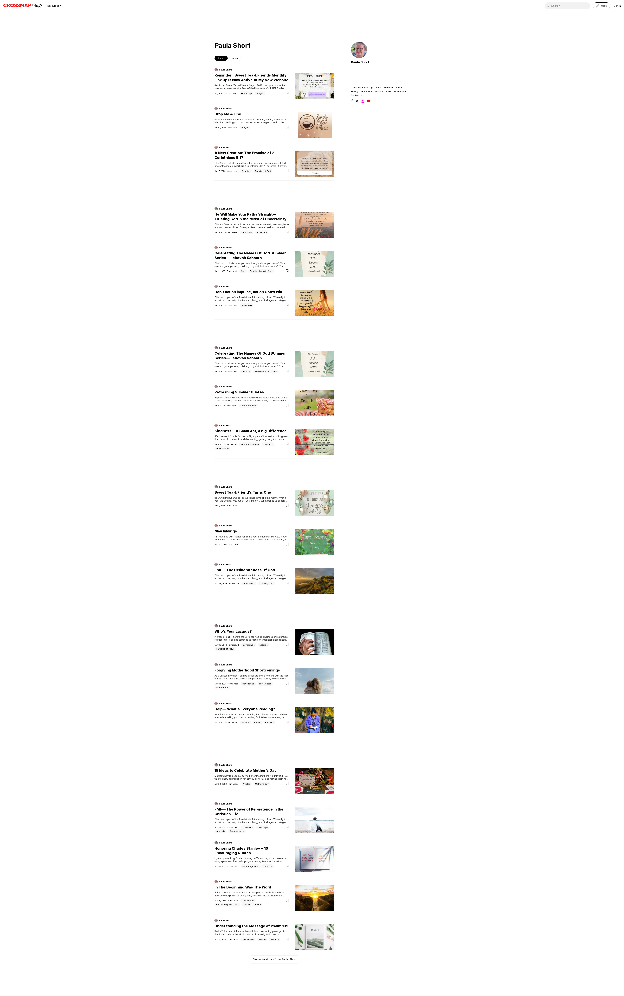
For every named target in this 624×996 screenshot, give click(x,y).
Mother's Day (262, 784)
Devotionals (249, 583)
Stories (221, 58)
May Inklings (225, 531)
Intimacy (245, 371)
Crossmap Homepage (362, 87)
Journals (220, 831)
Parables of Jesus (225, 648)
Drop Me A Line (227, 114)
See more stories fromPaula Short (274, 959)
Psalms (262, 939)
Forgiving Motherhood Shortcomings (247, 670)
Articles (245, 722)
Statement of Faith (393, 87)
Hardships (263, 827)
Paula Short (225, 69)
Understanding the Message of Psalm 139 (251, 926)
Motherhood (222, 687)
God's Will (247, 232)
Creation (245, 171)
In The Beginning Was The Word (242, 887)
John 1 (217, 892)
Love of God (222, 448)
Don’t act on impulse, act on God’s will (248, 292)
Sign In (617, 5)
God (243, 271)
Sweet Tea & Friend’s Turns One (242, 492)
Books (257, 722)
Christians (247, 827)
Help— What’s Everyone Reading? (244, 709)
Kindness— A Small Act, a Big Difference (250, 431)
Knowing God (266, 583)
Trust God (262, 232)
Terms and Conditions (372, 91)
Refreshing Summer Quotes (239, 392)
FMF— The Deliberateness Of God (244, 570)
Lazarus (264, 645)
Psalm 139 (219, 931)
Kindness (268, 444)
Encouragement (248, 405)
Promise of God (263, 171)
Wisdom (275, 939)
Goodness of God (250, 444)
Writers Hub (400, 91)
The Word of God (252, 904)
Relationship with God (261, 271)
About (235, 58)
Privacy (354, 91)
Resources (53, 5)
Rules (388, 91)
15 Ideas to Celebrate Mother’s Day (245, 770)
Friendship (246, 93)
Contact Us (356, 95)
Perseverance (237, 831)
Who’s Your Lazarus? (233, 631)
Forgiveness (265, 683)
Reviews (269, 722)
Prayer (260, 93)
